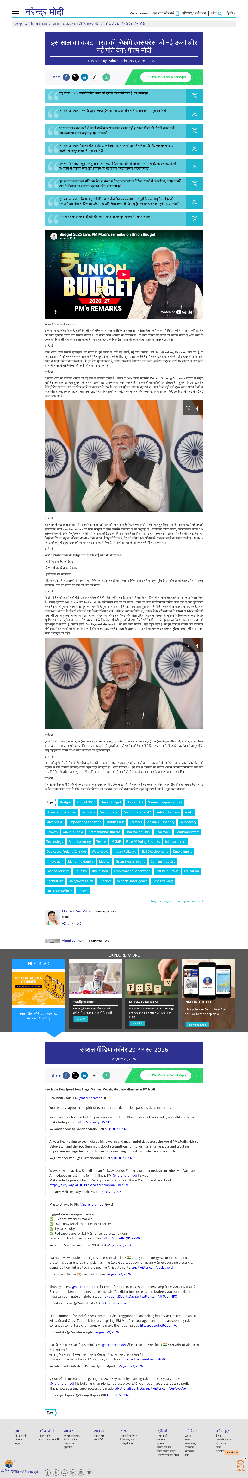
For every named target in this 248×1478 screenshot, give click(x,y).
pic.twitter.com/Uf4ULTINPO (156, 1296)
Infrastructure (175, 842)
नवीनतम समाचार (38, 24)
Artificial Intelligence (132, 881)
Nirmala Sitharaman (61, 812)
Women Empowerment (165, 802)
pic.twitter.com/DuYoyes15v (166, 1388)
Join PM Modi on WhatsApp (166, 77)
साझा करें (73, 924)
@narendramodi (91, 1098)
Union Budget (111, 802)
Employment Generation (132, 871)
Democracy (188, 822)
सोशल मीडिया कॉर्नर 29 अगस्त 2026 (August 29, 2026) (38, 1016)
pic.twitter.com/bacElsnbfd (153, 1267)
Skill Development (154, 851)
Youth (189, 812)
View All (81, 1019)
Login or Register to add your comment (177, 901)
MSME (116, 842)
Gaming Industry (163, 861)
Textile (101, 842)
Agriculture (54, 881)
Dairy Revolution (81, 881)
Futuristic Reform (59, 891)
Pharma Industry (138, 832)
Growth (52, 832)
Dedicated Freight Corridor (66, 851)
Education (191, 871)
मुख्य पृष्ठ (19, 24)
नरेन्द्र (44, 12)
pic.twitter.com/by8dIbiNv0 (145, 1359)
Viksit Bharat (109, 812)
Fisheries (105, 881)
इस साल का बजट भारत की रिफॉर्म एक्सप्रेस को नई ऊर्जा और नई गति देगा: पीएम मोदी (124, 46)
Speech (83, 891)
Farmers (136, 822)
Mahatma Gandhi (81, 861)
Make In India (73, 832)
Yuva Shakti (54, 822)
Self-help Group (167, 871)
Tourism (81, 871)
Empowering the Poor (85, 822)
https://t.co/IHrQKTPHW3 (121, 1238)
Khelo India (100, 871)
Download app (11, 1470)
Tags (50, 802)
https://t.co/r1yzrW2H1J (94, 1122)
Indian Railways (125, 851)
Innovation (54, 861)
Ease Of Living (163, 881)
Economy (88, 812)
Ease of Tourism (58, 871)
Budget (65, 802)
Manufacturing (80, 842)
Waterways (100, 851)
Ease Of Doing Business (143, 842)
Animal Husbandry (160, 822)
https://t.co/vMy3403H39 (68, 1185)
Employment (182, 851)
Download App (197, 1024)
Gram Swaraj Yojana (130, 861)
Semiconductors (187, 832)
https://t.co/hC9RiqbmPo (158, 1325)
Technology (54, 842)
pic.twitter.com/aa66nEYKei (108, 1185)
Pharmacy (163, 832)
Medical (104, 861)
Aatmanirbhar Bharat (104, 832)
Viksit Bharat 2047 (137, 812)
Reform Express (167, 812)
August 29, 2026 (116, 1129)
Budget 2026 (86, 802)
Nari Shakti (135, 802)
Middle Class (115, 822)
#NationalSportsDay (119, 1296)
